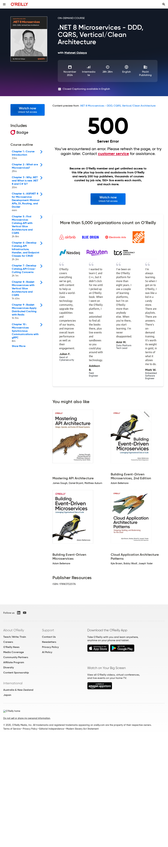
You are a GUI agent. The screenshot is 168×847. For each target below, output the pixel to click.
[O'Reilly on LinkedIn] (18, 612)
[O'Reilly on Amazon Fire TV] (99, 688)
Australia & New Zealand (18, 690)
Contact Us (49, 637)
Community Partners (15, 657)
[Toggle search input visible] (164, 4)
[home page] (19, 4)
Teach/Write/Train (14, 637)
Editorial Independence (51, 728)
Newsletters (49, 642)
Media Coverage (13, 652)
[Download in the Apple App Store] (98, 651)
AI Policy (47, 652)
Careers (8, 642)
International (12, 683)
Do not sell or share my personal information (26, 718)
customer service (113, 153)
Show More (18, 346)
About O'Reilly (13, 630)
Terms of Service (12, 728)
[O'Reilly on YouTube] (24, 612)
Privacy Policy (50, 647)
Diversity (8, 667)
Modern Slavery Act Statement (82, 728)
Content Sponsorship (16, 672)
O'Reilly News (11, 647)
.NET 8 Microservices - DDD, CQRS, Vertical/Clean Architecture (118, 105)
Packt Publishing (145, 73)
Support (48, 630)
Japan (7, 695)
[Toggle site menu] (4, 4)
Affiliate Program (13, 662)
